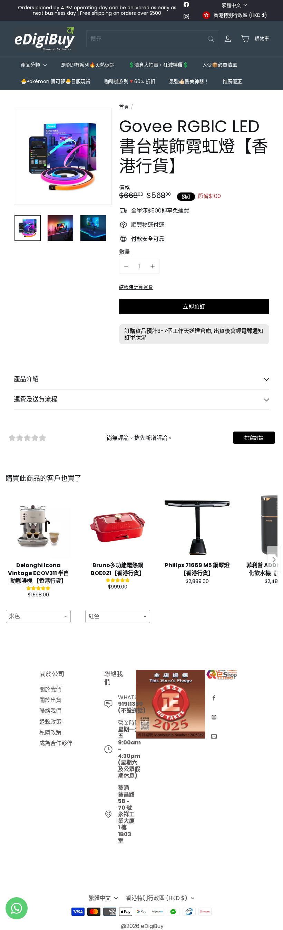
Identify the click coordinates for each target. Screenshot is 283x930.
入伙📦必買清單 (219, 64)
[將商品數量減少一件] (126, 266)
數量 (124, 252)
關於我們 (50, 689)
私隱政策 (50, 732)
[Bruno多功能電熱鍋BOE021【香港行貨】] (117, 526)
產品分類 (31, 64)
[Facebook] (214, 697)
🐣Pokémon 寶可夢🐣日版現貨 (55, 81)
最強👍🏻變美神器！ (189, 81)
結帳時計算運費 (136, 287)
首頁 (124, 107)
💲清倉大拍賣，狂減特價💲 (158, 64)
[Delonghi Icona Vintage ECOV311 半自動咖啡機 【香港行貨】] (38, 526)
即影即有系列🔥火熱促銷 (87, 64)
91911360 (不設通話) (132, 707)
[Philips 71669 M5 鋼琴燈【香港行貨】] (197, 526)
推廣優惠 (232, 81)
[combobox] (152, 38)
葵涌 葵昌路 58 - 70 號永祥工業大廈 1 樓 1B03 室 (126, 814)
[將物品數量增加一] (152, 266)
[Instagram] (214, 717)
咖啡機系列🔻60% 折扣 (129, 81)
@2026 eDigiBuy (142, 926)
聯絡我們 (50, 711)
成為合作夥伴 (55, 743)
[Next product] (274, 559)
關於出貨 (50, 700)
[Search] (211, 38)
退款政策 (50, 722)
